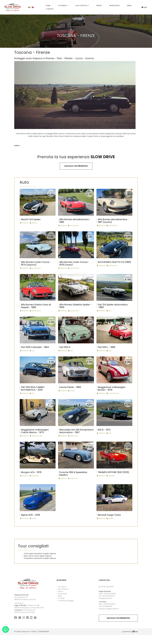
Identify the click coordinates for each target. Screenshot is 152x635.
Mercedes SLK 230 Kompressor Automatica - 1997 (76, 431)
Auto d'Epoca (63, 589)
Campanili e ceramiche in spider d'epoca (40, 558)
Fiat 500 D (64, 347)
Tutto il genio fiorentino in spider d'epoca (40, 553)
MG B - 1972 (104, 429)
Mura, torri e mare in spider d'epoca (37, 556)
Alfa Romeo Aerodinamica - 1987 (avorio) (113, 220)
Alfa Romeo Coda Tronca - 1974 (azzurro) (36, 263)
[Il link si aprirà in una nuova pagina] (135, 631)
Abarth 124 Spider (31, 219)
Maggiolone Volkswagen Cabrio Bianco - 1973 (35, 431)
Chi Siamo (62, 587)
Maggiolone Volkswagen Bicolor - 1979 (112, 388)
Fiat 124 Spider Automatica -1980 (113, 306)
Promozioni (62, 594)
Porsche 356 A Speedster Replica (73, 473)
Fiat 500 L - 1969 (106, 347)
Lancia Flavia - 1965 (70, 387)
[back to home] (28, 583)
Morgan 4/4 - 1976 (31, 472)
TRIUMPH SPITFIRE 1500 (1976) (113, 472)
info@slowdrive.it (105, 598)
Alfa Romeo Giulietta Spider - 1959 (75, 306)
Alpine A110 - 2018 (30, 515)
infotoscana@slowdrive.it (109, 609)
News (60, 596)
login (145, 7)
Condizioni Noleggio (66, 601)
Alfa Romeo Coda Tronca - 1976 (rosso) (74, 263)
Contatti (61, 598)
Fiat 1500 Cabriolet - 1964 (35, 347)
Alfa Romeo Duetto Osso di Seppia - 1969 (36, 306)
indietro (17, 145)
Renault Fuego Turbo (109, 515)
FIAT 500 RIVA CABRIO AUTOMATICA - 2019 (32, 388)
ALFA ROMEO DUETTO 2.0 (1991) (114, 262)
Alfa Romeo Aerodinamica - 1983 (74, 220)
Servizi (60, 591)
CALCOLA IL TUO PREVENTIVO (118, 618)
